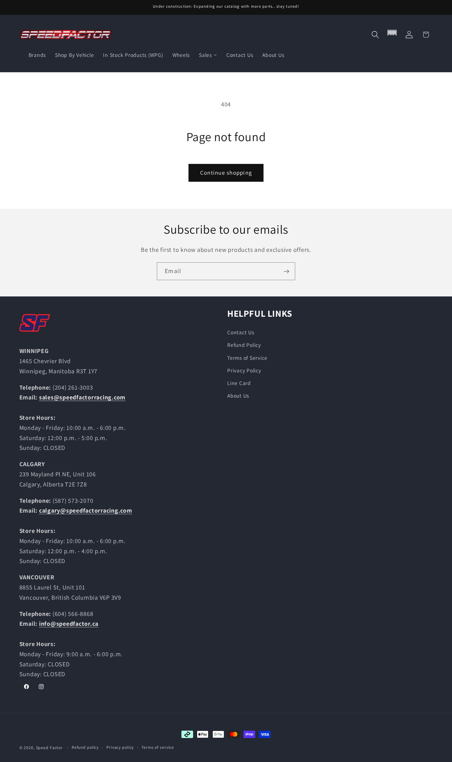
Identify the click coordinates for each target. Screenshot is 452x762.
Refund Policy (244, 344)
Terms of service (157, 747)
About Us (238, 395)
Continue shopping (226, 172)
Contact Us (240, 332)
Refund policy (85, 747)
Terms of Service (247, 357)
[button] (375, 34)
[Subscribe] (286, 271)
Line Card (239, 382)
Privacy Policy (244, 370)
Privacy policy (120, 747)
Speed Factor (49, 747)
